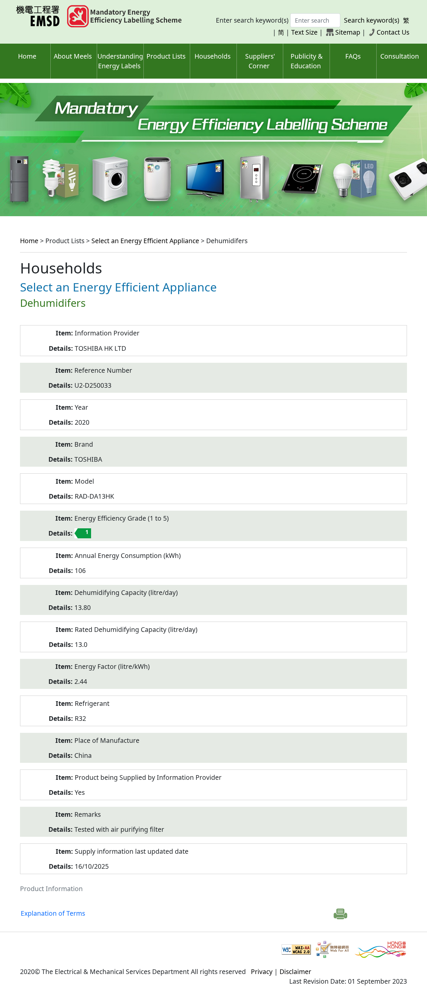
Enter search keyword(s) (252, 20)
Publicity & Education (307, 61)
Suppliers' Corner (260, 61)
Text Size (304, 32)
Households (212, 56)
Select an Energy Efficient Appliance (145, 240)
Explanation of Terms (53, 913)
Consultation (399, 56)
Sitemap (347, 32)
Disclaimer (295, 971)
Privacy (262, 971)
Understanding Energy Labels (120, 61)
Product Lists (165, 56)
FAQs (353, 56)
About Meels (73, 56)
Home (27, 56)
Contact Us (393, 32)
